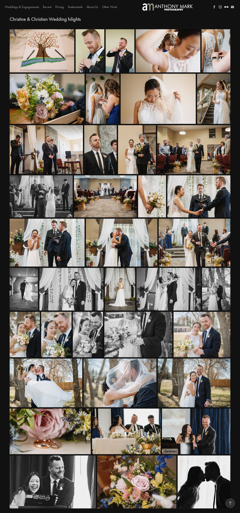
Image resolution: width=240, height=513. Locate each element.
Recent (47, 7)
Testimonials (75, 7)
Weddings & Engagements (22, 7)
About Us (92, 7)
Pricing (59, 7)
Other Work (109, 7)
